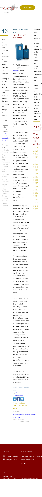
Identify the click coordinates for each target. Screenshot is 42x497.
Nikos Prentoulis (5, 186)
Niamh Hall (4, 181)
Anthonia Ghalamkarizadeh (5, 147)
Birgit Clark (3, 152)
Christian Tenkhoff (5, 162)
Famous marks (20, 389)
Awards (2, 7)
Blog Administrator (5, 157)
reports (15, 67)
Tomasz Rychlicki (5, 196)
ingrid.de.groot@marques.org (29, 475)
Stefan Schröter (5, 191)
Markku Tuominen (5, 176)
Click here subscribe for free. (6, 133)
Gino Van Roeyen (5, 172)
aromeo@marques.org (27, 480)
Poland (26, 389)
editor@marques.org (27, 486)
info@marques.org (12, 452)
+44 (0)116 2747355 (11, 456)
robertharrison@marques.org (29, 492)
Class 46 (6, 19)
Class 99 (18, 19)
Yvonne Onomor (5, 201)
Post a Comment (24, 418)
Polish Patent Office (18, 392)
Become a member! (12, 7)
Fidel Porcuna (5, 167)
